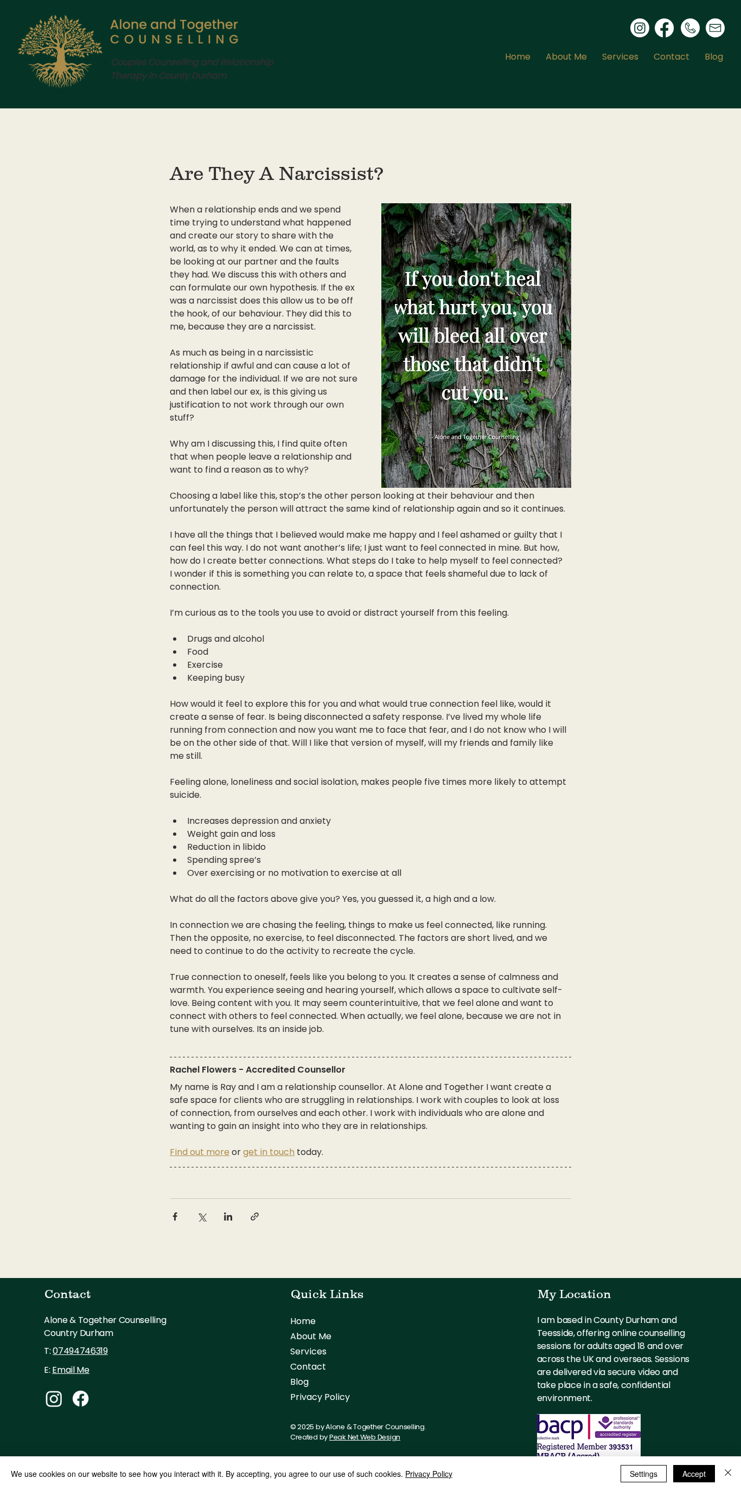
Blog (299, 1382)
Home (303, 1321)
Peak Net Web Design (364, 1437)
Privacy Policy (320, 1397)
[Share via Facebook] (175, 1216)
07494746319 (80, 1351)
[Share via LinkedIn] (228, 1216)
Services (308, 1351)
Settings (643, 1473)
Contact (308, 1366)
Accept (694, 1473)
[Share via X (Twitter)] (201, 1216)
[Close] (727, 1473)
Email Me (70, 1370)
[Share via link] (255, 1216)
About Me (310, 1336)
